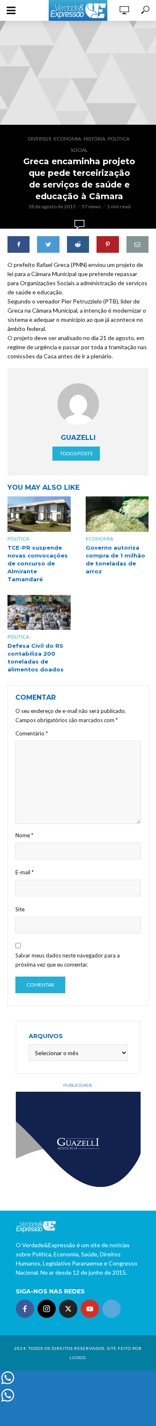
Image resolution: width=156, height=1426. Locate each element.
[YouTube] (90, 1309)
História (94, 139)
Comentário (31, 733)
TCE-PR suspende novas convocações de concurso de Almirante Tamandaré (37, 563)
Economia (67, 139)
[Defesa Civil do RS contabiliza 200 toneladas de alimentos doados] (39, 612)
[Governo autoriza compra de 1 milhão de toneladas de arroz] (117, 514)
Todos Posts (76, 453)
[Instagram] (46, 1309)
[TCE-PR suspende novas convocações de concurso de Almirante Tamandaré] (39, 514)
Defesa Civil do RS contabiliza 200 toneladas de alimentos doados (35, 657)
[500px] (111, 1309)
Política (118, 139)
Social (79, 150)
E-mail (24, 872)
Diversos (39, 139)
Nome (24, 835)
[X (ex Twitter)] (68, 1309)
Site (20, 909)
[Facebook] (25, 1309)
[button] (17, 26)
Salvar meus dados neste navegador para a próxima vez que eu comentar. (67, 960)
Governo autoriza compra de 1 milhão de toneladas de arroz (115, 559)
